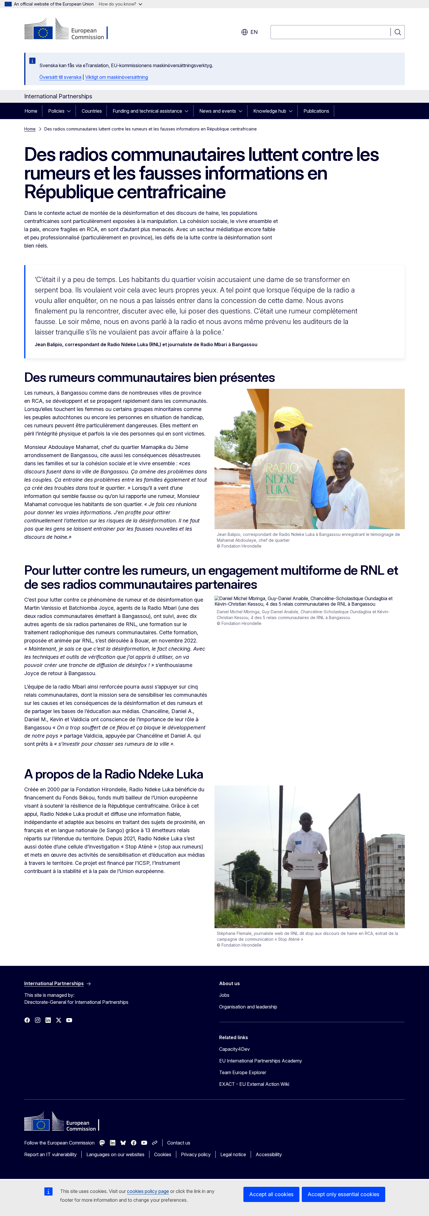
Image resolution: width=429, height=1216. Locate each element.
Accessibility (269, 1154)
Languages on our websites (115, 1154)
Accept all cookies (271, 1194)
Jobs (224, 995)
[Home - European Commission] (71, 29)
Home (31, 111)
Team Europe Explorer (242, 1072)
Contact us (178, 1143)
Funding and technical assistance (147, 111)
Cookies (162, 1154)
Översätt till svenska (60, 77)
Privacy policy (196, 1154)
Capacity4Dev (234, 1049)
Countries (92, 111)
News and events (217, 111)
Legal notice (233, 1154)
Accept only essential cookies (343, 1194)
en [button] (254, 32)
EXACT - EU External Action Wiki (254, 1084)
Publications (316, 111)
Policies (56, 111)
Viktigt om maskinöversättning (116, 77)
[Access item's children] (71, 111)
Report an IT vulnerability (50, 1154)
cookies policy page (148, 1191)
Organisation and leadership (248, 1007)
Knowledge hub (269, 111)
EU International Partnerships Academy (260, 1061)
